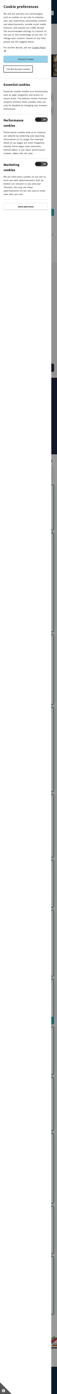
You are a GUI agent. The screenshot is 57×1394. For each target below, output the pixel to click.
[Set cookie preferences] (6, 1388)
